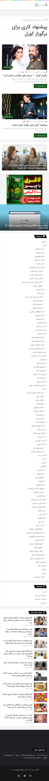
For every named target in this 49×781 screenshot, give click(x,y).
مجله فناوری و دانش (37, 558)
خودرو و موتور (41, 381)
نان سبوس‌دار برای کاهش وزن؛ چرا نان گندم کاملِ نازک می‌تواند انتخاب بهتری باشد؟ (17, 684)
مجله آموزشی (41, 496)
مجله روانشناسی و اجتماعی (35, 533)
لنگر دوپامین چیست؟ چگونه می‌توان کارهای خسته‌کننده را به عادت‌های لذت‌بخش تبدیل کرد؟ (17, 620)
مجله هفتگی (41, 518)
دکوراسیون (40, 474)
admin (43, 122)
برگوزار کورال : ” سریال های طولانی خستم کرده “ (24, 75)
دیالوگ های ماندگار (39, 433)
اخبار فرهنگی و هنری (37, 311)
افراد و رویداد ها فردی (38, 356)
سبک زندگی (42, 437)
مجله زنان (42, 514)
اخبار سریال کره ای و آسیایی (32, 282)
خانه (44, 20)
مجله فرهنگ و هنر (37, 555)
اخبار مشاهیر (41, 334)
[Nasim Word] (38, 5)
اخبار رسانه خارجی (35, 278)
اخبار (44, 245)
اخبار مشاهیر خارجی (37, 345)
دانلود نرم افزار (39, 411)
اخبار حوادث (40, 264)
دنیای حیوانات (41, 429)
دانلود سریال (40, 400)
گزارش (43, 463)
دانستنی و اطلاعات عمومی (37, 385)
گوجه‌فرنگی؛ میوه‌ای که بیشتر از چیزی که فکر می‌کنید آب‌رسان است (17, 695)
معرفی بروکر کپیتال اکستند (32, 757)
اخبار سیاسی (40, 289)
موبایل (17, 755)
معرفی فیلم (38, 547)
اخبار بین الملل (39, 260)
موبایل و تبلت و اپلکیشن (35, 488)
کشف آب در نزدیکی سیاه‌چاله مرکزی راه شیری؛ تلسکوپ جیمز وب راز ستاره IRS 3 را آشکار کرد (18, 717)
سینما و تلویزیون (40, 440)
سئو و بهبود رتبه (38, 448)
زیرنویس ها (40, 415)
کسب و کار (40, 525)
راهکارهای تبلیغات (35, 529)
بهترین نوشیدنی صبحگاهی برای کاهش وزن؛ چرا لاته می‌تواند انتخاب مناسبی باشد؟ (17, 705)
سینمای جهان (37, 308)
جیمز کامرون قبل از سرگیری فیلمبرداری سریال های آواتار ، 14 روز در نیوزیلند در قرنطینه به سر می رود (25, 227)
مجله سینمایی (39, 540)
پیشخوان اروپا (41, 363)
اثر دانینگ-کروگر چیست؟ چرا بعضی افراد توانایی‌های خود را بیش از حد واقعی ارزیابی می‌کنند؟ (17, 653)
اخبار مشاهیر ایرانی (37, 337)
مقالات (43, 569)
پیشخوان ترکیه (41, 370)
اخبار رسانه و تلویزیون (36, 267)
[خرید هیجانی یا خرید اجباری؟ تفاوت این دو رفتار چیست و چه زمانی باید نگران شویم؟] (40, 643)
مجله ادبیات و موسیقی (38, 499)
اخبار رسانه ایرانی (36, 271)
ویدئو (44, 573)
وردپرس (43, 603)
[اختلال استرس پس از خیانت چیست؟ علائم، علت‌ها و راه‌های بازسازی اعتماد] (40, 676)
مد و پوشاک (40, 485)
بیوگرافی (43, 359)
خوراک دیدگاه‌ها (40, 599)
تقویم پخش (37, 286)
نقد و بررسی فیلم (36, 551)
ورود (44, 592)
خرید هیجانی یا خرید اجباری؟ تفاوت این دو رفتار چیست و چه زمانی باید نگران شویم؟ (27, 166)
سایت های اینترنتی (37, 451)
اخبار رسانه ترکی (36, 275)
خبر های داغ (41, 378)
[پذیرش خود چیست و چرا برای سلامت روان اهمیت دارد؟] (40, 665)
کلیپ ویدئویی (39, 577)
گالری (44, 459)
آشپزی (43, 241)
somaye (43, 72)
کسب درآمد (42, 455)
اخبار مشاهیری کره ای (36, 348)
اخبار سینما (40, 293)
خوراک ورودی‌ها (40, 595)
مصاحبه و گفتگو (41, 562)
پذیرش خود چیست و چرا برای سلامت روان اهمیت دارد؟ (17, 663)
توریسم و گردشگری (39, 374)
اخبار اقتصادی (39, 256)
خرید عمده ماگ (42, 755)
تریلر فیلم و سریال (35, 544)
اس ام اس (40, 470)
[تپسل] (8, 176)
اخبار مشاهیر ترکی (38, 341)
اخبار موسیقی (39, 315)
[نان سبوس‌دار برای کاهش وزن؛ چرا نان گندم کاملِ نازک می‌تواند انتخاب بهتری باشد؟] (40, 686)
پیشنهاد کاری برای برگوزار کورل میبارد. (29, 125)
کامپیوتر (41, 481)
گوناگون (43, 466)
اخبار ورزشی (40, 319)
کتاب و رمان (40, 418)
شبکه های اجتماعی (37, 426)
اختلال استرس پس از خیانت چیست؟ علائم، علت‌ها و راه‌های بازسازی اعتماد (17, 674)
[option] (24, 157)
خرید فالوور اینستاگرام (28, 755)
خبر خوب (41, 521)
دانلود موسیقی (39, 407)
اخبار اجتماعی (39, 249)
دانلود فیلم (40, 404)
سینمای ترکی (37, 304)
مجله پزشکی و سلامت (38, 507)
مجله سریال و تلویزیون (36, 536)
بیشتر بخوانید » (40, 86)
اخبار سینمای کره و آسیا (33, 297)
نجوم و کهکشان (38, 492)
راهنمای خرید (39, 477)
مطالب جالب (41, 566)
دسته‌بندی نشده (40, 422)
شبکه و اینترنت (41, 444)
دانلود (44, 389)
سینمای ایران (37, 300)
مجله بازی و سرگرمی (39, 503)
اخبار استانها (40, 252)
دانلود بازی (40, 396)
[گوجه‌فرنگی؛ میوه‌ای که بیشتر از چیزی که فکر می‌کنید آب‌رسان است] (40, 697)
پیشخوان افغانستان (39, 367)
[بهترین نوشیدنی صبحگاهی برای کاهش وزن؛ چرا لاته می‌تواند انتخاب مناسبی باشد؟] (40, 708)
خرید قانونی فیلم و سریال (35, 393)
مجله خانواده (41, 510)
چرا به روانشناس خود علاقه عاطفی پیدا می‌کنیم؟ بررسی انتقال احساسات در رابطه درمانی (18, 631)
